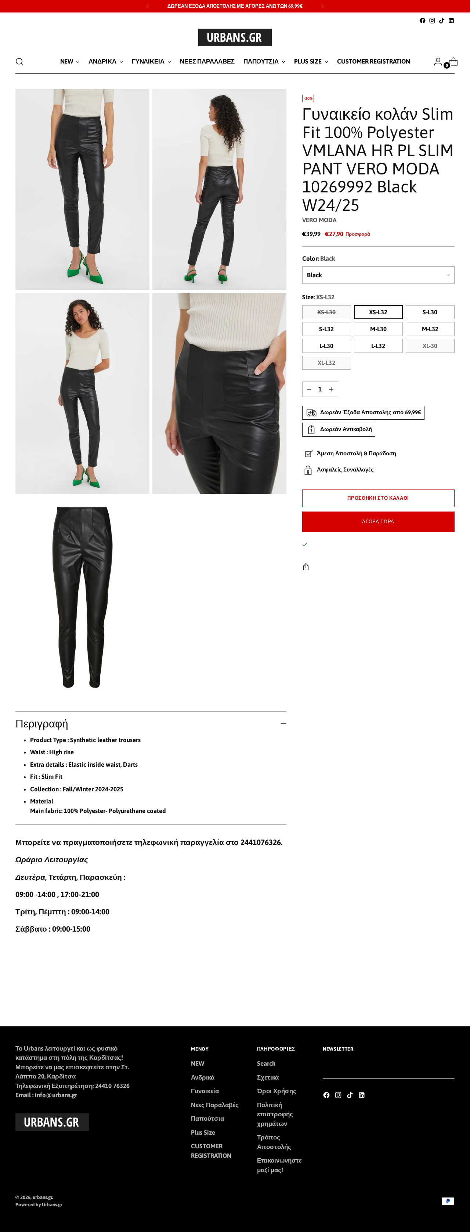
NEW (197, 1063)
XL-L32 (326, 362)
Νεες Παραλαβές (215, 1105)
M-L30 (378, 329)
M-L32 (430, 329)
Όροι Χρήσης (276, 1091)
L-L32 (378, 346)
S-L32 (326, 329)
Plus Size (203, 1132)
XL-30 (430, 346)
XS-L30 (326, 312)
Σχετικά (268, 1077)
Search (266, 1063)
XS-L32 (378, 312)
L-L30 (326, 346)
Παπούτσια (207, 1118)
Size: (318, 297)
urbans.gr (42, 1197)
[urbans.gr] (235, 37)
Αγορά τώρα (378, 521)
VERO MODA (319, 220)
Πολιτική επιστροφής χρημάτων (275, 1114)
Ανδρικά (202, 1077)
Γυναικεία (205, 1091)
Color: (318, 258)
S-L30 (430, 312)
